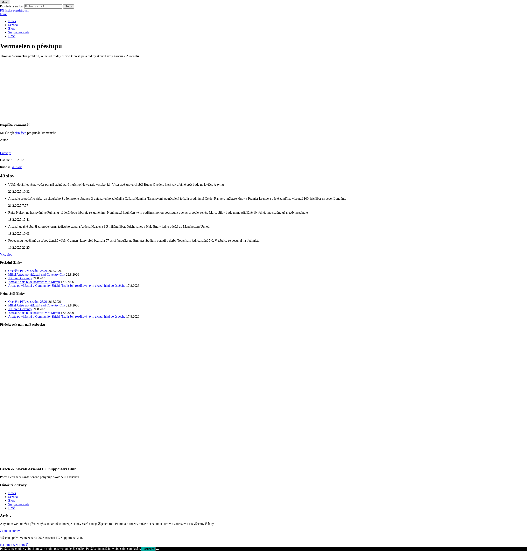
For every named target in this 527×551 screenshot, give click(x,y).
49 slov (17, 167)
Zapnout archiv (10, 530)
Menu (5, 2)
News (12, 21)
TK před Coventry (20, 278)
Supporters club (18, 32)
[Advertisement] (123, 90)
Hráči (11, 36)
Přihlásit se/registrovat (14, 10)
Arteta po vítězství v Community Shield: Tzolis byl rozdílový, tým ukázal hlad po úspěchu (66, 285)
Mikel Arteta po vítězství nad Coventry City (36, 274)
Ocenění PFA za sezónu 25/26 (28, 271)
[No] (157, 549)
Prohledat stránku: (11, 6)
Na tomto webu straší (14, 544)
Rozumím (148, 548)
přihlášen (21, 133)
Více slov (6, 254)
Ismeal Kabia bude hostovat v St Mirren (34, 282)
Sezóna (13, 25)
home (3, 14)
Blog (11, 28)
